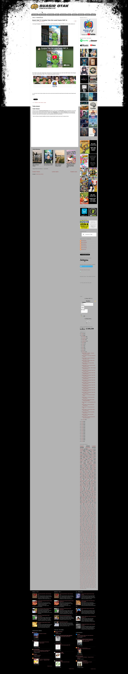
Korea (95, 578)
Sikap (84, 456)
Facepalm (84, 562)
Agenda (81, 552)
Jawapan (89, 577)
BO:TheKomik (43, 14)
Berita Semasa (80, 656)
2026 (82, 333)
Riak (82, 513)
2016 (82, 433)
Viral (81, 463)
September (84, 341)
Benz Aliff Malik (84, 242)
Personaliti (82, 464)
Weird (92, 539)
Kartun (42, 102)
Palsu (81, 538)
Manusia (92, 470)
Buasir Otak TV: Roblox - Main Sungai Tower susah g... (89, 368)
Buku (89, 517)
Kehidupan (82, 459)
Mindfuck (90, 543)
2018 (82, 430)
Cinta (92, 458)
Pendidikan (90, 459)
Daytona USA (90, 553)
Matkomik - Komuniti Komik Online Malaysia (64, 635)
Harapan (93, 524)
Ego (91, 505)
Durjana (81, 518)
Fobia (93, 562)
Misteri (86, 550)
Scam (87, 492)
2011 (82, 441)
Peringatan (86, 475)
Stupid (86, 520)
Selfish (86, 513)
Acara (89, 465)
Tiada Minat (93, 585)
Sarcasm (89, 493)
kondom (81, 588)
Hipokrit (81, 489)
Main (83, 566)
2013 (82, 438)
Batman (81, 573)
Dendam (94, 574)
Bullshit (83, 507)
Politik (87, 451)
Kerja (81, 457)
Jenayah (91, 489)
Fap (90, 562)
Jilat (87, 564)
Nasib (87, 516)
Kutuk (95, 501)
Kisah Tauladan (93, 496)
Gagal (87, 507)
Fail (88, 562)
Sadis (83, 492)
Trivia (83, 586)
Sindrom (87, 530)
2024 (82, 421)
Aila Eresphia (83, 240)
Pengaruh (84, 567)
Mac (83, 350)
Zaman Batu (92, 511)
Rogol (85, 504)
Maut (95, 555)
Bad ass (85, 540)
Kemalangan (82, 480)
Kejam (85, 512)
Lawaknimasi (89, 579)
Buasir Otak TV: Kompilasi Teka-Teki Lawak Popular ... (88, 371)
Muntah (90, 529)
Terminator (88, 585)
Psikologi (94, 512)
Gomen (88, 460)
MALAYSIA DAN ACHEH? (86, 648)
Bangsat (86, 483)
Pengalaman (87, 490)
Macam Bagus (89, 525)
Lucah (81, 475)
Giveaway (85, 491)
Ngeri (81, 551)
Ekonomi (83, 469)
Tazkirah (86, 482)
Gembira (86, 528)
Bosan (85, 524)
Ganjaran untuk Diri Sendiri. (65, 661)
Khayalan (89, 542)
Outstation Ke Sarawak (42, 633)
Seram (94, 495)
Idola (85, 554)
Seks (91, 483)
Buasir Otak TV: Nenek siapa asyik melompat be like (88, 361)
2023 (82, 423)
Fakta (83, 484)
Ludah (81, 566)
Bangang (94, 465)
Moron (82, 526)
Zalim (86, 536)
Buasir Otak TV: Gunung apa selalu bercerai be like (88, 410)
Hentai (94, 563)
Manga (94, 514)
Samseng (82, 530)
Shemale (93, 551)
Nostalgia (83, 515)
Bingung (94, 527)
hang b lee (62, 653)
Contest (87, 481)
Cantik (85, 561)
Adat (95, 539)
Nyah (94, 566)
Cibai (85, 574)
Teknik (81, 531)
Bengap (91, 552)
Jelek (81, 514)
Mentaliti (94, 454)
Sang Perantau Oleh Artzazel (65, 636)
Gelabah (81, 563)
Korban (92, 578)
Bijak (91, 527)
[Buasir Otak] (80, 271)
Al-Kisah (84, 461)
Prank (93, 556)
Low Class (82, 543)
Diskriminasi (87, 503)
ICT (87, 496)
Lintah (94, 579)
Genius (88, 541)
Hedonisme (81, 576)
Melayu (94, 451)
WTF (86, 517)
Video (91, 452)
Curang (90, 540)
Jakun (89, 549)
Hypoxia (87, 14)
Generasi (84, 563)
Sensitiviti (82, 544)
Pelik (81, 493)
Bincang (86, 471)
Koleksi (88, 578)
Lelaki (81, 555)
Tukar (89, 586)
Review (81, 472)
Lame (85, 525)
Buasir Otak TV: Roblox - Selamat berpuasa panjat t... (88, 353)
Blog (95, 472)
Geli (85, 518)
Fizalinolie (35, 640)
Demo (87, 479)
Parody (92, 484)
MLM (93, 494)
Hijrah (85, 576)
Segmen (93, 14)
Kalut (90, 564)
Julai (83, 344)
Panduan (94, 466)
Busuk (93, 517)
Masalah (83, 467)
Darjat (81, 562)
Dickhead (86, 575)
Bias (95, 552)
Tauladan (90, 504)
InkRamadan (81, 14)
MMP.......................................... (82, 647)
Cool (91, 561)
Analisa (84, 531)
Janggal (85, 577)
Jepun (91, 507)
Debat (93, 532)
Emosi (95, 520)
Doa (95, 553)
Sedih (81, 468)
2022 (82, 424)
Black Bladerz (83, 244)
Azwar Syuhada (37, 658)
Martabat (91, 555)
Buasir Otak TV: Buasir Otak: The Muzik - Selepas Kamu (59, 164)
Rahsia (82, 536)
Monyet (93, 550)
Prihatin (94, 543)
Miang (82, 556)
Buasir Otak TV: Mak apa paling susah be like (87, 415)
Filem (81, 479)
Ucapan (86, 506)
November (84, 338)
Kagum (93, 577)
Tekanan (81, 539)
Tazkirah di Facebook (37, 655)
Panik (81, 567)
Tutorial (83, 477)
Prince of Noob (41, 21)
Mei (83, 347)
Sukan (90, 472)
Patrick (86, 556)
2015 (82, 435)
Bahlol (95, 531)
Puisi (85, 495)
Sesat (86, 544)
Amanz (78, 634)
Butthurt (81, 500)
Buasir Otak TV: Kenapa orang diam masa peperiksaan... (88, 417)
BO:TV (57, 14)
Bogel (82, 553)
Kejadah (85, 542)
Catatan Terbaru (36, 171)
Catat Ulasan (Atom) (39, 174)
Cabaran (86, 470)
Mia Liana (35, 632)
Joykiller (57, 632)
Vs (91, 476)
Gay (86, 489)
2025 (82, 335)
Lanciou (82, 579)
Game (81, 451)
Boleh (86, 532)
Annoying (92, 475)
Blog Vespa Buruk (59, 631)
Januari (83, 419)
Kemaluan (84, 501)
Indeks (81, 577)
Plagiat (95, 526)
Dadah (93, 536)
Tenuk (84, 585)
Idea (93, 513)
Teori (85, 539)
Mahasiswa (89, 537)
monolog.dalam (37, 649)
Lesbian (93, 519)
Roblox (87, 457)
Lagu (81, 453)
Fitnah (87, 484)
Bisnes (85, 478)
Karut (93, 469)
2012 (82, 439)
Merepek (83, 502)
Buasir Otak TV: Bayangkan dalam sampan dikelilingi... (88, 400)
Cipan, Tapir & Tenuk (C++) (82, 660)
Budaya (88, 466)
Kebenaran (81, 578)
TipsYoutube (63, 14)
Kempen (81, 525)
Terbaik (91, 516)
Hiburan (86, 453)
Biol (93, 490)
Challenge (93, 573)
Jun (83, 345)
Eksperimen (90, 456)
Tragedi (92, 482)
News (92, 450)
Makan (81, 495)
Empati (90, 513)
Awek (93, 467)
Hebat (91, 563)
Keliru (81, 482)
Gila (95, 483)
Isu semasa (90, 449)
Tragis (90, 544)
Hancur (88, 563)
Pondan (81, 504)
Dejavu (91, 574)
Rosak (90, 495)
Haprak (90, 528)
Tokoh (81, 503)
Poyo (93, 502)
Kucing (89, 565)
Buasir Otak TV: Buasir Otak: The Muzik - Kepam (37, 164)
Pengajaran (89, 463)
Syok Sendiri (83, 527)
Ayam (85, 552)
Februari (83, 351)
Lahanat (88, 519)
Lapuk (85, 579)
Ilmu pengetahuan (92, 491)
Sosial (86, 472)
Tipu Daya (87, 476)
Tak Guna (92, 530)
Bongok (89, 532)
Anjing (90, 506)
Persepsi (89, 556)
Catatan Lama (73, 171)
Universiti (81, 483)
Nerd (91, 566)
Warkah (82, 587)
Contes (88, 574)
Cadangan (81, 561)
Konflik (95, 528)
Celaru (86, 500)
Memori (83, 516)
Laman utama (55, 171)
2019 (82, 429)
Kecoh (93, 564)
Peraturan (90, 526)
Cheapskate (81, 574)
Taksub (94, 480)
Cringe (82, 528)
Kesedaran (81, 565)
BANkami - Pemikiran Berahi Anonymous (85, 639)
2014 (82, 436)
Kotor (81, 537)
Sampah (88, 480)
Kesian (81, 471)
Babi (87, 531)
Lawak (45, 102)
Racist (92, 471)
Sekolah (92, 481)
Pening (88, 502)
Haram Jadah (93, 518)
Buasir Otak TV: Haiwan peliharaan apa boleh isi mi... (88, 358)
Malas (95, 505)
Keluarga (94, 468)
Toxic (88, 539)
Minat (93, 537)
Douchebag (87, 505)
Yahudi (93, 544)
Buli (80, 491)
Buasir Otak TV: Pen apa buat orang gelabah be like (88, 366)
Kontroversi (87, 494)
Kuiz (85, 519)
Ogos (83, 342)
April (83, 348)
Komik (86, 450)
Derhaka (82, 575)
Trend (85, 468)
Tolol (82, 506)
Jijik (82, 519)
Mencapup (81, 550)
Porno (85, 538)
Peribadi (88, 567)
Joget (93, 503)
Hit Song (92, 541)
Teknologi (85, 458)
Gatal (84, 541)
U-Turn (92, 586)
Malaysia (82, 454)
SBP (89, 551)
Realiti (81, 450)
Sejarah (81, 476)
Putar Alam (85, 551)
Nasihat (91, 461)
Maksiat (94, 525)
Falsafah (90, 575)
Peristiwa (85, 452)
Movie (86, 529)
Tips (83, 466)
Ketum (85, 578)
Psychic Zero (83, 249)
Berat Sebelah (86, 573)
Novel (69, 14)
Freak (82, 554)
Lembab (93, 542)
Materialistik (87, 566)
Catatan (85, 553)
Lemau (84, 555)
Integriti (84, 564)
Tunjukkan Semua (71, 668)
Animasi (36, 102)
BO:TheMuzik (51, 14)
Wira (85, 587)
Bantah (89, 536)
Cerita (39, 102)
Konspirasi (85, 514)
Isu (90, 500)
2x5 (82, 505)
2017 (82, 432)
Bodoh (92, 477)
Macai (83, 481)
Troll (81, 470)
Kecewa (81, 488)
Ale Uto (88, 527)
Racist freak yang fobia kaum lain (66, 615)
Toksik (95, 504)
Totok (81, 586)
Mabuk (86, 543)
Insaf (88, 554)
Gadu (94, 575)
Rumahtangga (93, 464)
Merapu (82, 529)
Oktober (83, 339)
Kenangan (89, 501)
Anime (88, 454)
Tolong (87, 511)
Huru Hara (89, 576)
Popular (92, 488)
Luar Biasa (93, 565)
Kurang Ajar (91, 478)
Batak (88, 552)
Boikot (87, 515)
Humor (81, 542)
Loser (90, 514)
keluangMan (92, 587)
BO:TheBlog (35, 14)
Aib (81, 540)
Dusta (81, 541)
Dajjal (94, 561)
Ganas (81, 512)
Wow (88, 587)
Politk (91, 567)
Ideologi (93, 576)
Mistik (89, 550)
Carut (88, 561)
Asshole (92, 492)
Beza (87, 464)
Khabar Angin (92, 554)
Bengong (83, 496)
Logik (88, 555)
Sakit (85, 493)
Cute (93, 540)
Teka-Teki (90, 520)
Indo (85, 549)
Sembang (89, 538)
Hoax (82, 549)
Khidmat (85, 565)
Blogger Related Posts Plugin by (38, 168)
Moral (95, 476)
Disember (84, 336)
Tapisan (81, 585)
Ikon (80, 564)
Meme (90, 512)
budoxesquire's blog (59, 652)
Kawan (83, 465)
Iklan (92, 479)
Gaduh (88, 477)
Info (95, 460)
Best (89, 468)
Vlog (95, 586)
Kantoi (94, 500)
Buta (89, 573)
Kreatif (84, 537)
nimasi (84, 588)
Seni (92, 453)
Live (95, 507)
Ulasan (81, 460)
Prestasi (81, 520)
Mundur (81, 490)
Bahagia (91, 531)
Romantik (94, 529)
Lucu (87, 488)
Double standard (93, 515)
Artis (89, 467)
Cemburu (88, 524)
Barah (82, 532)
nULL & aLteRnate (59, 660)
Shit (93, 538)
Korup (93, 549)
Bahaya (94, 506)
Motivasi (74, 14)
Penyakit (86, 526)
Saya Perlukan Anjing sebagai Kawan (44, 608)
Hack (88, 518)
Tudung (86, 586)
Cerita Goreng (83, 245)
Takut (83, 511)
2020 (82, 427)
